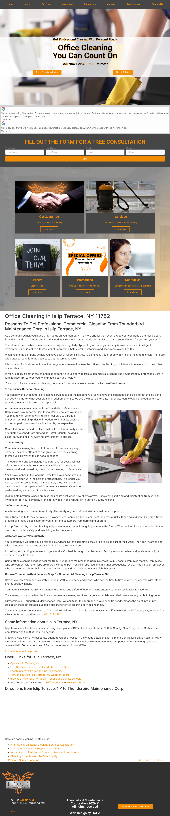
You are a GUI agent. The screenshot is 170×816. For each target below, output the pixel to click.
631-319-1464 (52, 614)
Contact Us (157, 4)
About (27, 4)
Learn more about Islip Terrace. (23, 651)
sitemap (14, 811)
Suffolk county (54, 682)
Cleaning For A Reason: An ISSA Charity (33, 756)
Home (10, 4)
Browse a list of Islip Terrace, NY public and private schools (45, 678)
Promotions (90, 4)
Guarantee (67, 4)
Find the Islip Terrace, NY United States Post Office (40, 667)
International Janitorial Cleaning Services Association (42, 744)
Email (88, 148)
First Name (10, 148)
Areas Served (133, 4)
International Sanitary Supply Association (35, 748)
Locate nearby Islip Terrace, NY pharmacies (36, 671)
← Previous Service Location (22, 760)
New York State (75, 682)
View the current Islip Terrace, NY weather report (39, 674)
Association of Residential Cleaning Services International (44, 752)
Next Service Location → (150, 760)
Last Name (51, 148)
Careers (111, 4)
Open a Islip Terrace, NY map (27, 663)
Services (46, 4)
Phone (129, 148)
